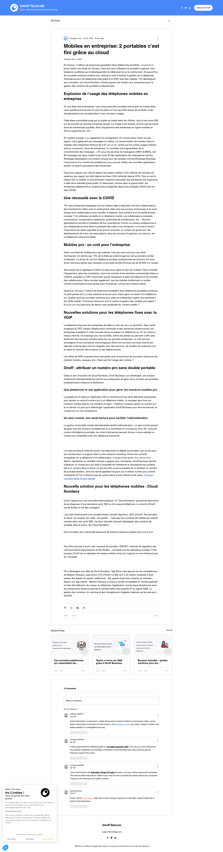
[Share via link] (84, 608)
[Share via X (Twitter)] (71, 608)
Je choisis (30, 839)
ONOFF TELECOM (32, 6)
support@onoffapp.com (112, 731)
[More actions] (157, 38)
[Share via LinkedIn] (77, 608)
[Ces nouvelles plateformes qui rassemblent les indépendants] (69, 645)
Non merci (11, 839)
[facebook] (182, 8)
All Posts (55, 20)
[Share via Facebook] (65, 608)
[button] (5, 848)
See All (169, 630)
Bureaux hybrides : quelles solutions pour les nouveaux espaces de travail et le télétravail (153, 661)
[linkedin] (189, 8)
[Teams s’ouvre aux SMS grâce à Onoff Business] (111, 645)
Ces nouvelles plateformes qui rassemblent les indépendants (68, 661)
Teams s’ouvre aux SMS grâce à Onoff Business (109, 661)
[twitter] (185, 8)
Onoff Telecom (111, 724)
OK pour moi (47, 839)
